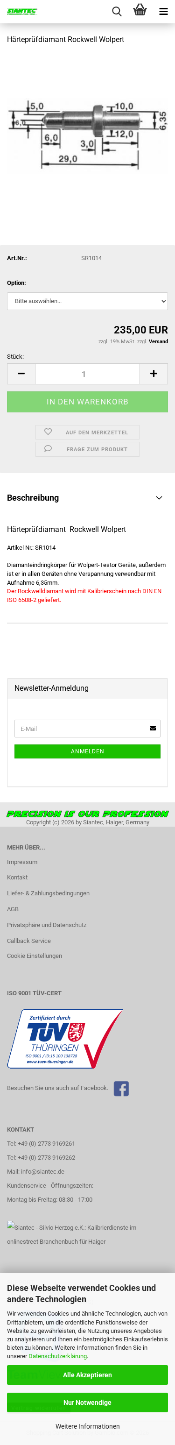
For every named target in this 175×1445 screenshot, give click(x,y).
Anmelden (88, 751)
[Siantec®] (18, 11)
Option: (16, 282)
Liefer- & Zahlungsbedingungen (48, 893)
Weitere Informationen (88, 1426)
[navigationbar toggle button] (163, 11)
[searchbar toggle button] (116, 11)
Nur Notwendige (87, 1402)
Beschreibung (33, 498)
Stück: (15, 356)
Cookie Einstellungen (34, 955)
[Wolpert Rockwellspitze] (87, 123)
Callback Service (29, 940)
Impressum (22, 861)
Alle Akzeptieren (87, 1375)
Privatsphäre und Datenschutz (46, 924)
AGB (13, 909)
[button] (21, 373)
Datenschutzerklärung (57, 1356)
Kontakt (17, 877)
